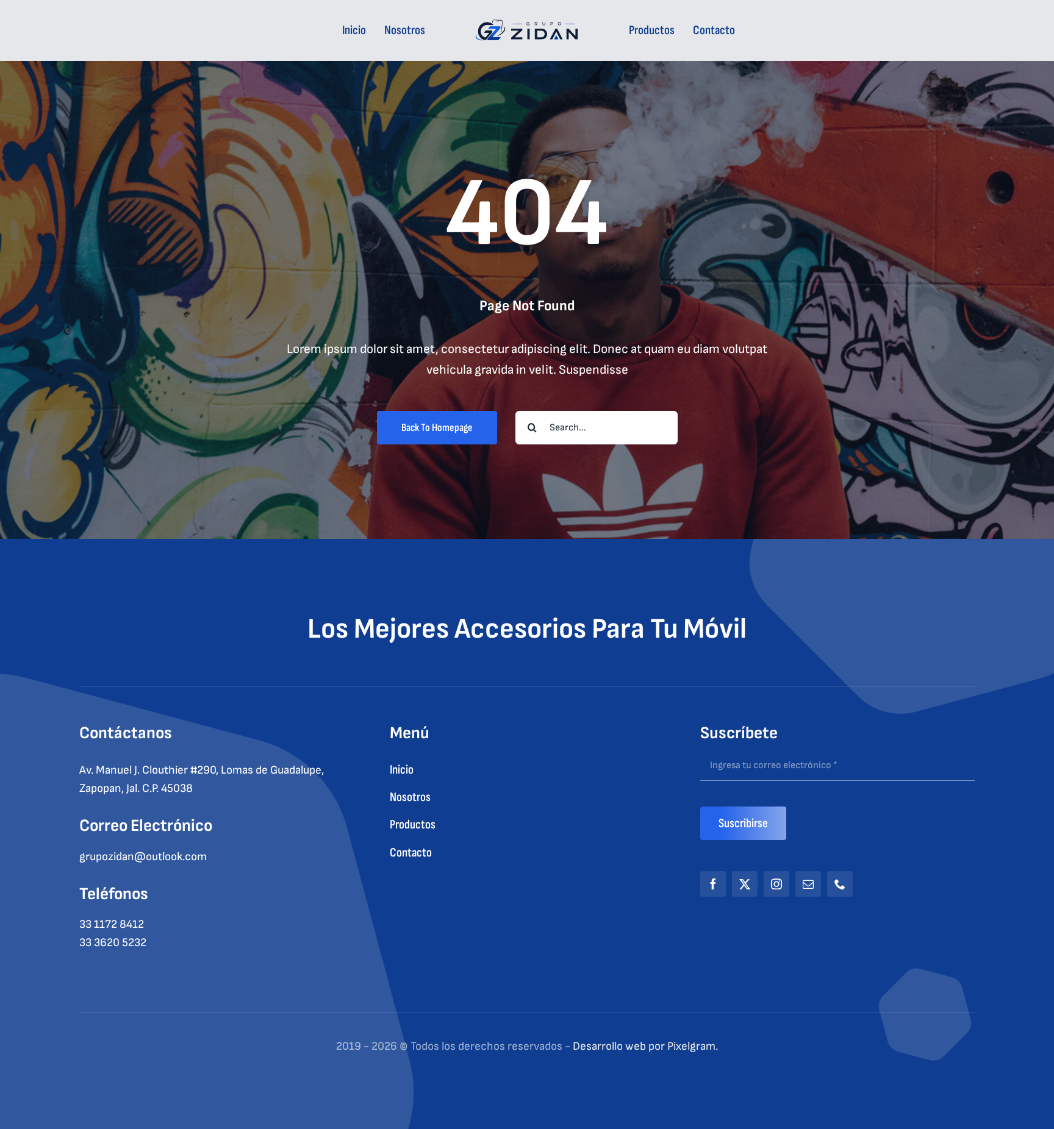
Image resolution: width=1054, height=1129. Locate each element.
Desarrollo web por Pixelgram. (645, 1046)
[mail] (808, 884)
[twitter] (745, 884)
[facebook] (713, 884)
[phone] (840, 884)
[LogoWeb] (527, 26)
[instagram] (776, 884)
